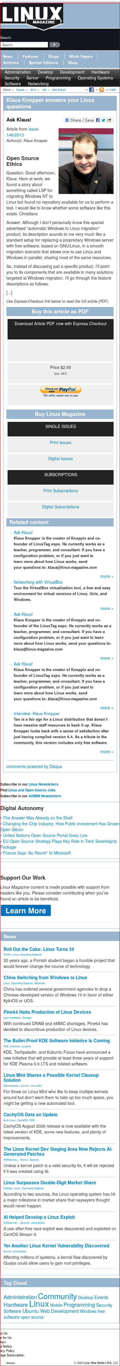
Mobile (56, 1305)
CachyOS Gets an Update (30, 1114)
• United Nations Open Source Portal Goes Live (43, 835)
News (8, 56)
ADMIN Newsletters (45, 795)
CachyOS (22, 1120)
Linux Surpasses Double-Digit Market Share (49, 1182)
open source (32, 1317)
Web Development (59, 1311)
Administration (11, 1085)
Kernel (25, 1085)
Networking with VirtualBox (38, 582)
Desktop (8, 1188)
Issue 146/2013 (22, 132)
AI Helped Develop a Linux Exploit (39, 1217)
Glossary (10, 1363)
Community (57, 1295)
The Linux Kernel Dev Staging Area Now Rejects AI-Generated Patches (57, 1151)
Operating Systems (95, 78)
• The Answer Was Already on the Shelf (36, 818)
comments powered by (34, 766)
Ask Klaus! (23, 532)
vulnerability (38, 1222)
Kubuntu (15, 1046)
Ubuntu (30, 1310)
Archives (11, 62)
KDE (6, 1046)
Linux (15, 954)
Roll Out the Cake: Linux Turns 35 (38, 949)
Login (113, 89)
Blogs (53, 56)
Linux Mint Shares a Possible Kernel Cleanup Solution (51, 1077)
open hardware (12, 1017)
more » (107, 576)
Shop (72, 62)
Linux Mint (36, 1085)
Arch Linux (9, 1120)
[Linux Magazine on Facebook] (91, 89)
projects (26, 1046)
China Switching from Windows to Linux (45, 977)
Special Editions (43, 62)
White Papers (81, 56)
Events (101, 1297)
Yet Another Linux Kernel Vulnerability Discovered (56, 1245)
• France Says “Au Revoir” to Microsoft (35, 853)
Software (13, 83)
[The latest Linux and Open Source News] (101, 89)
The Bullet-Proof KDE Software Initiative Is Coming (56, 1040)
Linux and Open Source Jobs (32, 790)
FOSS (6, 954)
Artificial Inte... (11, 1159)
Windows (39, 983)
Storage (26, 1017)
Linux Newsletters (44, 784)
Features (30, 56)
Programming (58, 78)
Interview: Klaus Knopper (37, 713)
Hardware (15, 1304)
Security (34, 1159)
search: (5, 37)
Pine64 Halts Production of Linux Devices (47, 1012)
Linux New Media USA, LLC (101, 1363)
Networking (38, 83)
